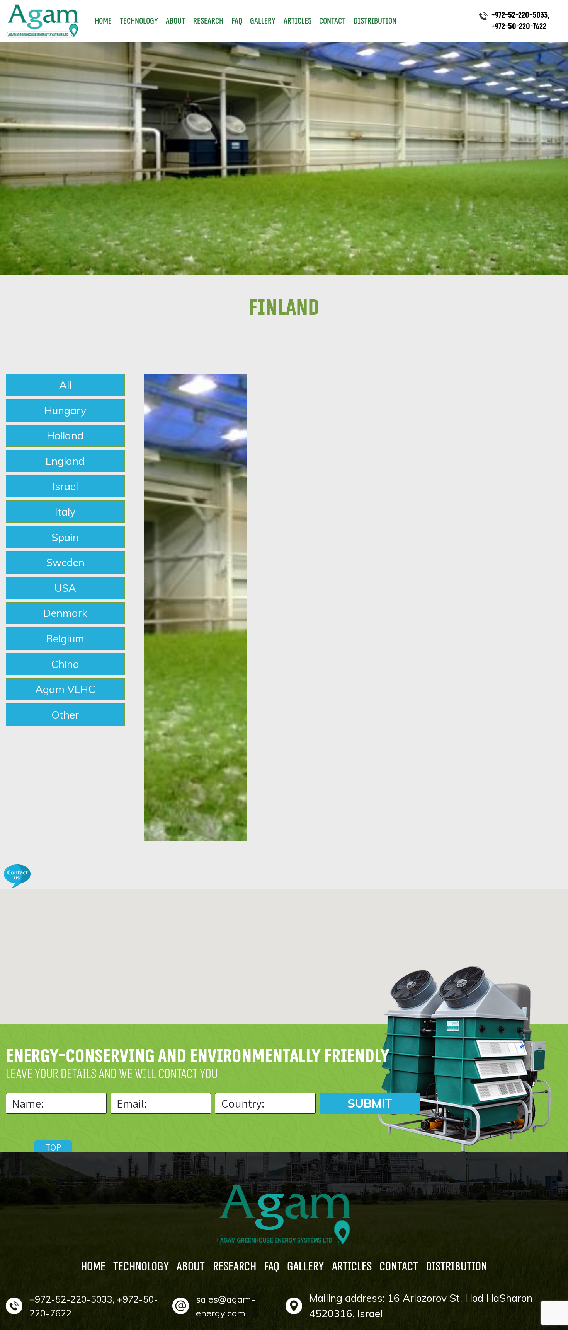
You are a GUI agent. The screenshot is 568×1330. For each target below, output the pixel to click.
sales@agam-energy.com (225, 1306)
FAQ (236, 20)
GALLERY (262, 20)
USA (65, 587)
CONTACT (332, 20)
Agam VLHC (65, 689)
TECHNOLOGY (139, 20)
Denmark (65, 613)
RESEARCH (208, 20)
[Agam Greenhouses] (42, 21)
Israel (65, 486)
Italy (65, 511)
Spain (65, 537)
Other (65, 714)
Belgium (65, 638)
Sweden (65, 562)
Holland (65, 435)
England (65, 461)
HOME (103, 20)
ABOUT (175, 20)
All (65, 384)
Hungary (65, 410)
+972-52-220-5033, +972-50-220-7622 (93, 1306)
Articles (297, 20)
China (65, 664)
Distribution (375, 20)
